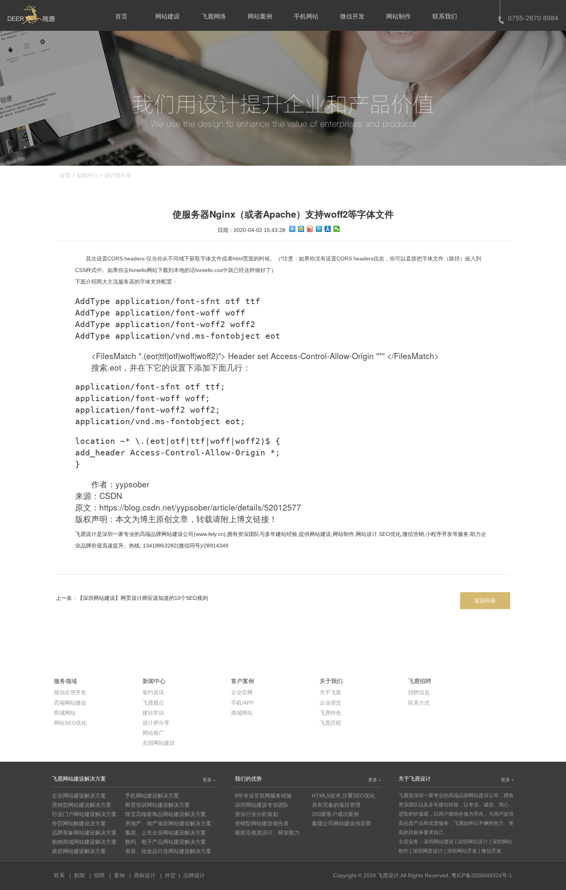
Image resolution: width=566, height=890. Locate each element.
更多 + (209, 779)
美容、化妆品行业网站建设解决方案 (168, 851)
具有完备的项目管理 (336, 805)
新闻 (79, 875)
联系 (59, 875)
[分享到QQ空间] (301, 229)
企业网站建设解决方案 (79, 796)
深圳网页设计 (428, 851)
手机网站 (306, 16)
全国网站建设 (158, 743)
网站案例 (260, 16)
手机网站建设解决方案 (152, 796)
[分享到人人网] (328, 229)
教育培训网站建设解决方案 (157, 805)
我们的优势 (248, 778)
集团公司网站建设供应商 (341, 823)
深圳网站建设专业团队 (262, 805)
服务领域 (65, 681)
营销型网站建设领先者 (262, 823)
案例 (119, 875)
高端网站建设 (70, 703)
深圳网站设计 (473, 842)
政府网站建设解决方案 (79, 851)
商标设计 (145, 875)
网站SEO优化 (70, 723)
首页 (121, 16)
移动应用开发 (70, 692)
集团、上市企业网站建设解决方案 (165, 833)
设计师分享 (117, 175)
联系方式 (419, 703)
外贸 (170, 875)
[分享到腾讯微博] (319, 229)
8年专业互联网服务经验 (263, 796)
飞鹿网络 (213, 16)
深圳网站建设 (439, 842)
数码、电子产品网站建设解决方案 (165, 842)
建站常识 (153, 713)
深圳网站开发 (462, 851)
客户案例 (242, 681)
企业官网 (242, 692)
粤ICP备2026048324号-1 (481, 875)
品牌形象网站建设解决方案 (84, 833)
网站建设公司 (177, 534)
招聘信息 (419, 692)
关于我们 (331, 681)
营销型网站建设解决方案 (81, 805)
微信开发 (352, 16)
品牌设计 (194, 875)
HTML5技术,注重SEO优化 (343, 796)
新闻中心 (87, 175)
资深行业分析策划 (256, 814)
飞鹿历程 (330, 723)
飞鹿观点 (153, 703)
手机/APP (242, 703)
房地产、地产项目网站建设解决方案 (168, 823)
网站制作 (398, 16)
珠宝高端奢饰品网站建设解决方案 (165, 814)
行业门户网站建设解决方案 (84, 814)
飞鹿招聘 (419, 681)
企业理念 (330, 703)
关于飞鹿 (330, 692)
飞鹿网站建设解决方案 (79, 778)
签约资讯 (153, 692)
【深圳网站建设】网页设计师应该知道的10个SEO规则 (142, 598)
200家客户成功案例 (335, 814)
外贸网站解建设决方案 (79, 823)
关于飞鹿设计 (415, 778)
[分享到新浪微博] (310, 229)
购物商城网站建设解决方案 (84, 842)
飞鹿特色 (330, 713)
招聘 (99, 875)
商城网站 (64, 713)
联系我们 (444, 16)
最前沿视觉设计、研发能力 (267, 833)
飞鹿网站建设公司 (450, 4)
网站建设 (167, 16)
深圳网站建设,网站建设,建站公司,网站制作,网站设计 (31, 14)
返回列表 (485, 601)
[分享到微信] (336, 229)
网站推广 (153, 733)
